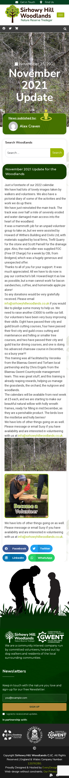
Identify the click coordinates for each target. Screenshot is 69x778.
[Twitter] (10, 28)
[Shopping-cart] (16, 28)
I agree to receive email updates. (22, 714)
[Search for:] (27, 152)
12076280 (34, 763)
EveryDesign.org (52, 767)
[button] (6, 735)
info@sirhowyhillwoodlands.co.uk (27, 303)
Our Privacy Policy (54, 771)
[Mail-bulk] (51, 775)
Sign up (34, 706)
